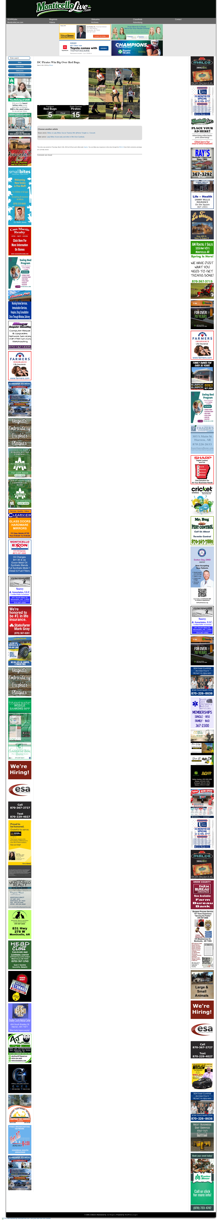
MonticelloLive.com (15, 22)
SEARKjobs (12, 19)
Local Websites (19, 75)
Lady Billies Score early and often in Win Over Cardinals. (66, 137)
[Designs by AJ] (19, 1062)
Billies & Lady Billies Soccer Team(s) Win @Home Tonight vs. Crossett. (71, 133)
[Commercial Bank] (19, 759)
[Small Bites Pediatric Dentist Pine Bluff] (19, 225)
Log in (135, 1215)
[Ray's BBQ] (202, 178)
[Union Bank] (202, 115)
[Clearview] (19, 538)
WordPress (128, 1215)
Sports (86, 147)
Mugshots (53, 19)
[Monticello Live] (85, 55)
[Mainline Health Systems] (137, 39)
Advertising (137, 22)
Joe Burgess (111, 1215)
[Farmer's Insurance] (19, 380)
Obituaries (95, 19)
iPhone (51, 65)
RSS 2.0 (121, 147)
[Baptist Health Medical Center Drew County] (137, 55)
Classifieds (137, 19)
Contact (178, 19)
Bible (20, 62)
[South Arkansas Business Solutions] (202, 484)
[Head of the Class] (19, 969)
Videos (52, 22)
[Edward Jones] (85, 39)
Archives (94, 22)
